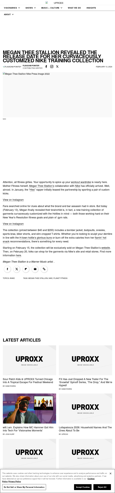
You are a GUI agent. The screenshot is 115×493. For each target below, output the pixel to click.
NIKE (51, 278)
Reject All (102, 487)
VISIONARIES (10, 7)
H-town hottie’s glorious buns (35, 237)
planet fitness (60, 278)
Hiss (32, 189)
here (18, 255)
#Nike (12, 278)
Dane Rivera (10, 386)
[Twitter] (16, 269)
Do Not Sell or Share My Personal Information (24, 487)
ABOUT (7, 14)
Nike (77, 185)
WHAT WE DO (74, 7)
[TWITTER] (57, 66)
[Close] (110, 473)
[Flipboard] (26, 269)
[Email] (35, 269)
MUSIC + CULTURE (50, 7)
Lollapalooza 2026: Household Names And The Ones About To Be (85, 428)
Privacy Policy (14, 481)
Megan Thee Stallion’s (41, 185)
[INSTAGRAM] (52, 66)
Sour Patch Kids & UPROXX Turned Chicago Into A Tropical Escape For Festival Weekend (28, 380)
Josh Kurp (9, 434)
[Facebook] (7, 269)
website (105, 247)
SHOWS (29, 7)
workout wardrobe (81, 182)
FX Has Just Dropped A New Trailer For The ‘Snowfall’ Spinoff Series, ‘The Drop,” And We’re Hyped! (85, 382)
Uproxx (65, 434)
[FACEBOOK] (46, 66)
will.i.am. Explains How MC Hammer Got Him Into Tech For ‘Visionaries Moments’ (28, 428)
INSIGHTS (91, 7)
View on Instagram (13, 199)
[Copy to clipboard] (44, 269)
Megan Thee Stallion (38, 278)
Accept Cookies (83, 487)
